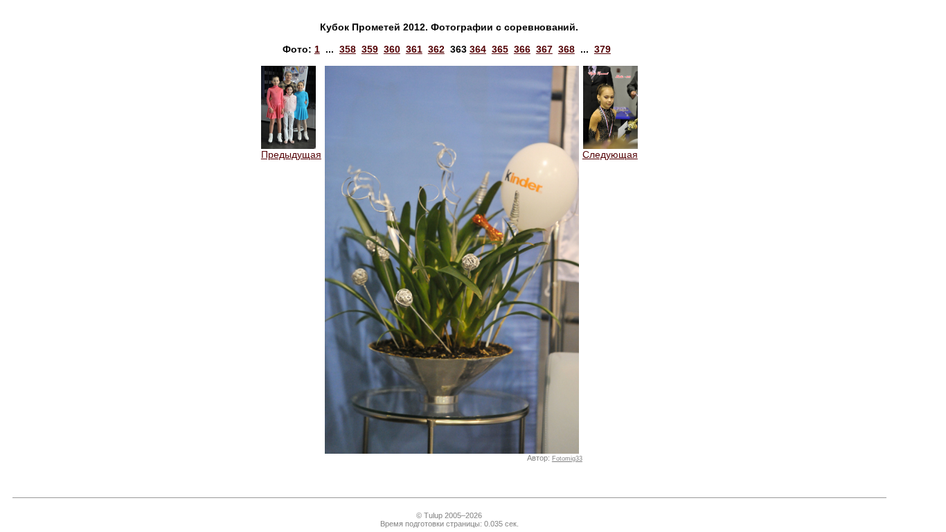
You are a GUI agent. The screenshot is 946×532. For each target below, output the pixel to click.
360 (392, 49)
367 (544, 49)
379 (602, 49)
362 (436, 49)
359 (370, 49)
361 (414, 49)
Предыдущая (291, 154)
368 (566, 49)
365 (500, 49)
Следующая (610, 154)
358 (347, 49)
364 (478, 49)
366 (522, 49)
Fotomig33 (567, 458)
